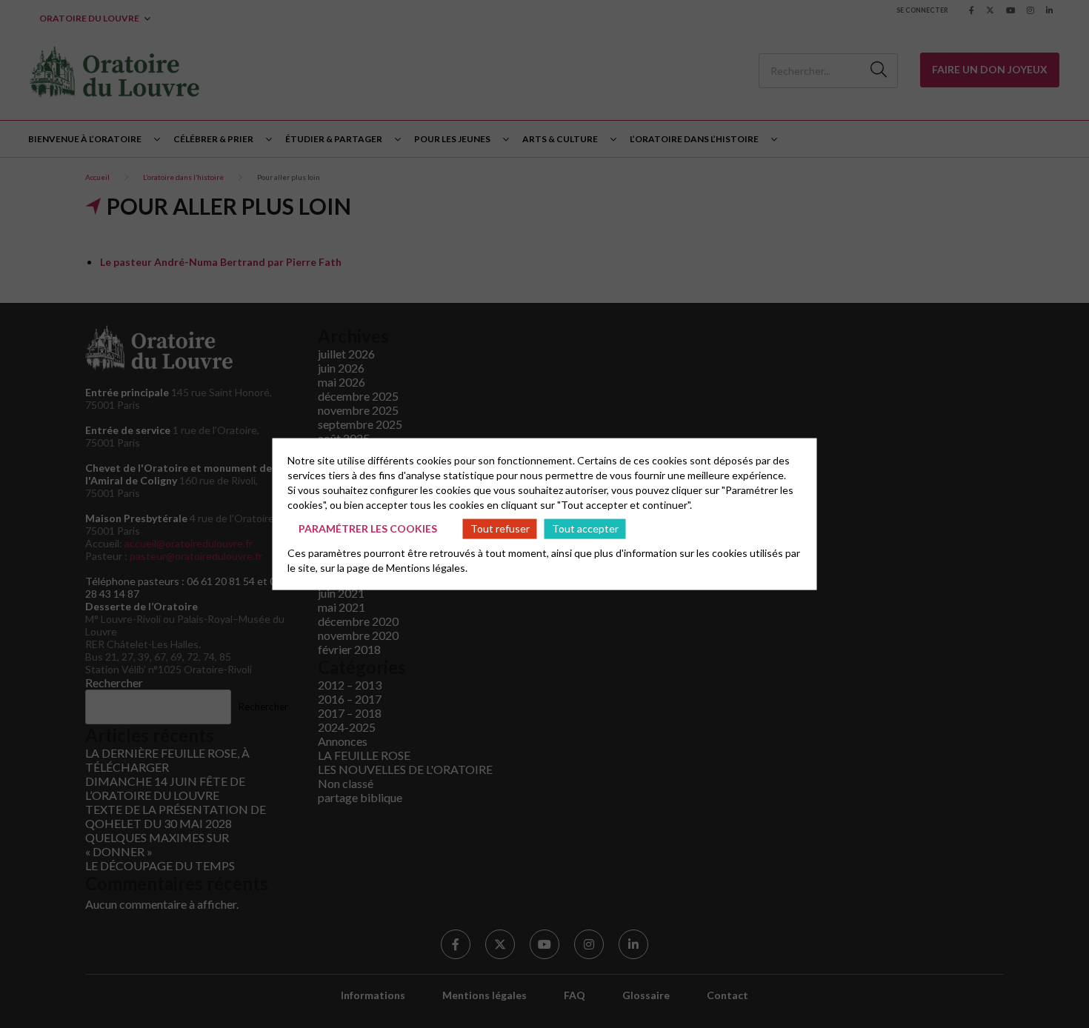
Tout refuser (500, 528)
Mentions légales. (426, 567)
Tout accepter (585, 528)
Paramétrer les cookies (368, 528)
